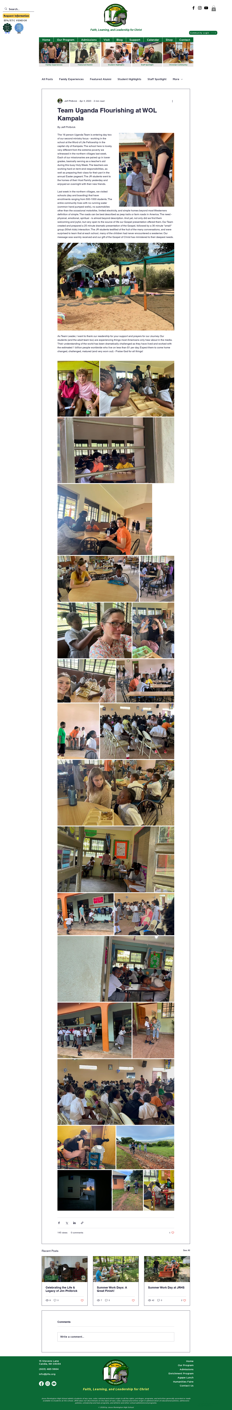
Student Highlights (129, 79)
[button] (213, 8)
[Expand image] (78, 389)
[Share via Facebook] (58, 1222)
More (176, 79)
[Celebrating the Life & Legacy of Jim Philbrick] (64, 1269)
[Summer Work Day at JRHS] (167, 1269)
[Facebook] (193, 8)
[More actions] (172, 101)
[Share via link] (82, 1222)
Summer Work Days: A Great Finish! (112, 1289)
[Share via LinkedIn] (74, 1222)
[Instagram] (199, 8)
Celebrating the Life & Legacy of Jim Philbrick (61, 1289)
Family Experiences (71, 79)
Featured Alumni (100, 79)
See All (186, 1250)
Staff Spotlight (157, 79)
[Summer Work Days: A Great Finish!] (116, 1269)
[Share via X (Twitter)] (66, 1222)
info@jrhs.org (47, 1374)
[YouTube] (206, 8)
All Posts (47, 79)
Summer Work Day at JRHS (166, 1287)
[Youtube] (54, 1383)
